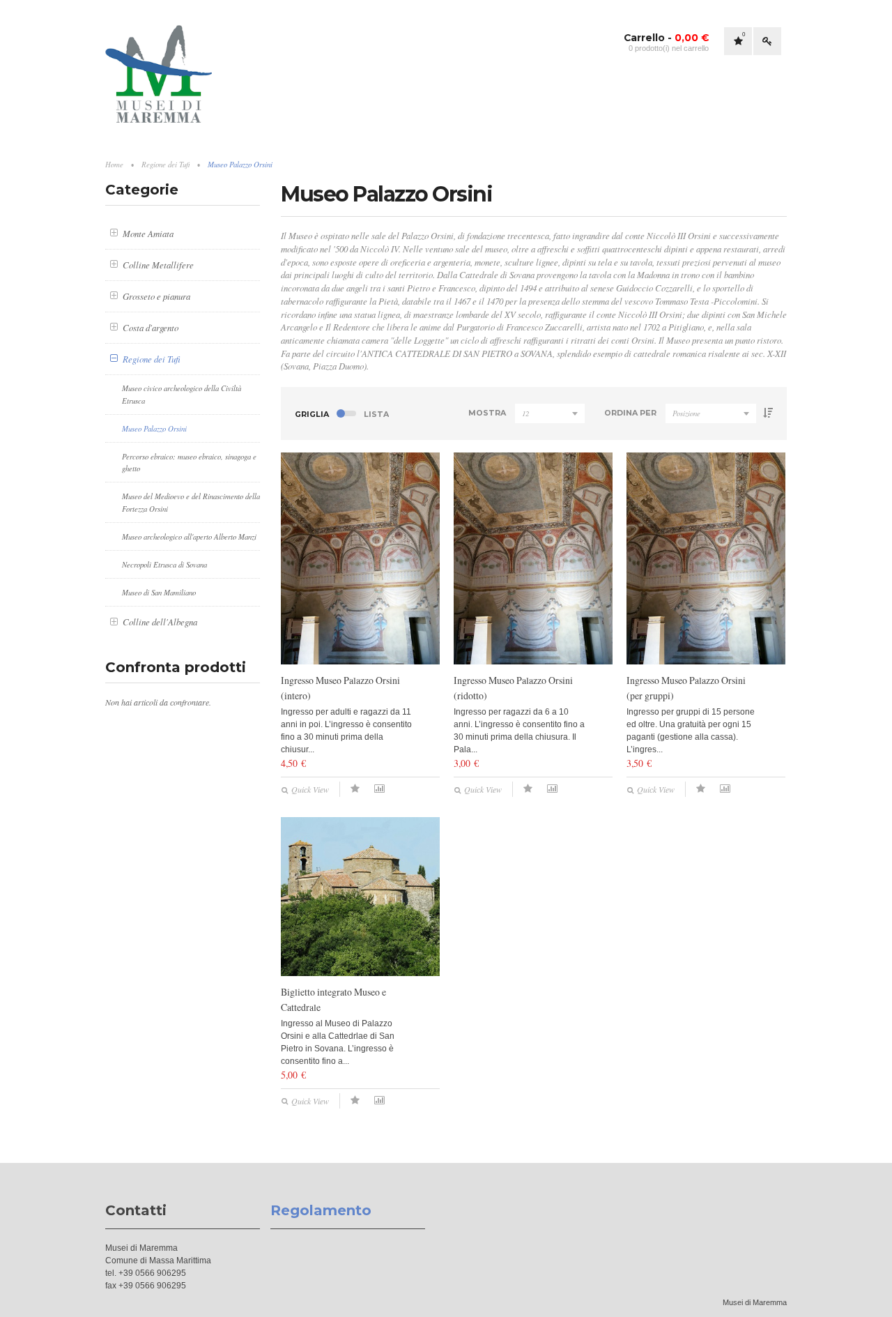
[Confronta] (379, 788)
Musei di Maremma (755, 1302)
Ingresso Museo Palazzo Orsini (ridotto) (513, 687)
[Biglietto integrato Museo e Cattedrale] (360, 896)
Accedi (767, 41)
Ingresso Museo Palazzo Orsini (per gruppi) (686, 687)
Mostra (487, 413)
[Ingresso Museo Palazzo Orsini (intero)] (360, 558)
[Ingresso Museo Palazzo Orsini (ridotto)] (533, 558)
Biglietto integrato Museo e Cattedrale (333, 999)
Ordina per (630, 413)
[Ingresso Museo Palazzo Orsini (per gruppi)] (705, 558)
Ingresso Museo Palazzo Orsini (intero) (340, 687)
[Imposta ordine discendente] (768, 415)
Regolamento (320, 1210)
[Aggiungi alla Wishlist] (355, 788)
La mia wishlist (743, 34)
